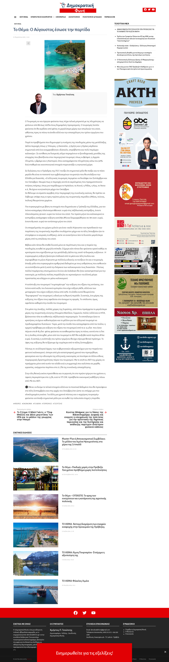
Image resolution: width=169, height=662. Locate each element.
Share (28, 43)
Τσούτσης (58, 404)
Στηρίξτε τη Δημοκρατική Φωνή (135, 629)
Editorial (24, 17)
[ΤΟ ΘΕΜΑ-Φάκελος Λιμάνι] (35, 591)
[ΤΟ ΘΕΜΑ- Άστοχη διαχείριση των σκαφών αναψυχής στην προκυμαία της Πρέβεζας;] (35, 535)
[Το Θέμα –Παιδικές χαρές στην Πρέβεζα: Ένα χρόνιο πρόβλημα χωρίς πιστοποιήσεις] (35, 478)
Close (165, 652)
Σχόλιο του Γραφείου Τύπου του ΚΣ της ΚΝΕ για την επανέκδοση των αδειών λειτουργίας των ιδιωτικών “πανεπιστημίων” (136, 38)
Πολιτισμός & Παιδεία (92, 17)
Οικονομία (27, 404)
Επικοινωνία (129, 634)
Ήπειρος (17, 404)
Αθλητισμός (74, 17)
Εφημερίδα (61, 17)
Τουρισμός (47, 404)
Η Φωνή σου (129, 632)
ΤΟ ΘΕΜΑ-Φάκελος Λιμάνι (75, 581)
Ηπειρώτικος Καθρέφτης (41, 17)
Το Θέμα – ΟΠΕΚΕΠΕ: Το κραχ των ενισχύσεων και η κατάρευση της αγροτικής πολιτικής (84, 498)
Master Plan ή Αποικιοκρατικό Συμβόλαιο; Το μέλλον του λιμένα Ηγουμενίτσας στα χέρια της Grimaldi (83, 441)
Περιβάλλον (109, 17)
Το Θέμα (37, 404)
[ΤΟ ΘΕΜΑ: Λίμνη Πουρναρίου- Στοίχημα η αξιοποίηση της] (35, 563)
